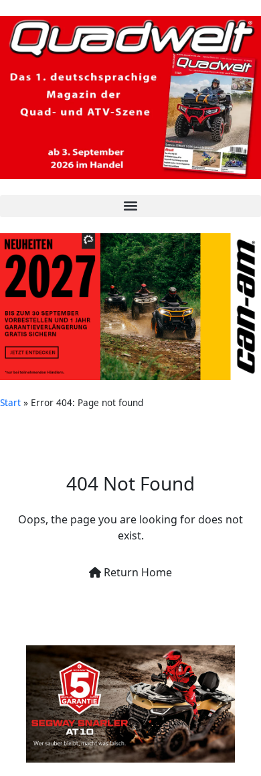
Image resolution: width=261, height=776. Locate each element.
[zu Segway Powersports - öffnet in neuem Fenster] (130, 704)
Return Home (136, 572)
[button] (130, 206)
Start (10, 402)
